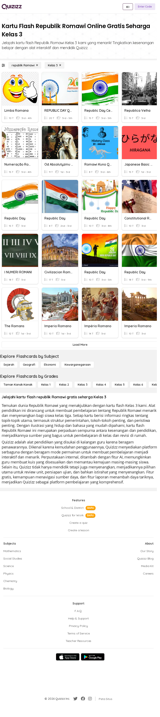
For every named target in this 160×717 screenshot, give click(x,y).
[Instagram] (90, 698)
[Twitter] (75, 698)
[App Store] (67, 656)
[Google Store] (92, 656)
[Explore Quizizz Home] (12, 6)
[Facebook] (83, 698)
